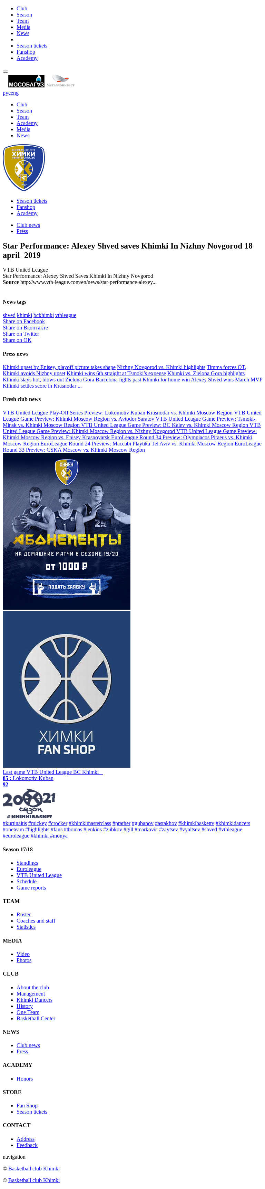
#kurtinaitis (15, 823)
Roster (24, 914)
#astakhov (166, 823)
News (23, 33)
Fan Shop (27, 1105)
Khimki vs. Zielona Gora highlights (206, 373)
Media (23, 27)
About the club (33, 987)
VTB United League (39, 875)
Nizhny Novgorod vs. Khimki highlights (161, 367)
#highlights (37, 829)
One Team (28, 1012)
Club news (28, 225)
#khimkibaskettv (196, 823)
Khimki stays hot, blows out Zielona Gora (48, 379)
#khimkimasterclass (90, 823)
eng (15, 93)
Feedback (27, 1145)
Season (24, 15)
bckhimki (43, 315)
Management (31, 994)
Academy (27, 58)
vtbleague (65, 315)
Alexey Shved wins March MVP (226, 379)
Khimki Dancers (34, 1000)
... (80, 386)
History (25, 1006)
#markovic (146, 829)
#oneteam (13, 829)
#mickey (37, 823)
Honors (25, 1079)
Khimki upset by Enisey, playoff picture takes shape (59, 367)
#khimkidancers (233, 823)
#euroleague (16, 836)
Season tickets (32, 46)
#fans (56, 829)
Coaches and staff (36, 921)
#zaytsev (168, 829)
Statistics (26, 927)
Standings (27, 863)
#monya (59, 836)
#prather (121, 823)
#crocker (57, 823)
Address (26, 1139)
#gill (128, 829)
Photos (24, 960)
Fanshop (26, 52)
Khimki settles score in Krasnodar (39, 386)
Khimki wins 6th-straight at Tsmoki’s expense (116, 373)
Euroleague (29, 869)
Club (22, 8)
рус (7, 93)
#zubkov (112, 829)
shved (9, 315)
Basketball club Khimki (34, 1168)
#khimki (40, 836)
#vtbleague (230, 829)
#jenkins (93, 829)
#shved (209, 829)
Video (23, 954)
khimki (24, 315)
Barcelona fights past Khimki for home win (143, 379)
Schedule (27, 881)
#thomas (73, 829)
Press (22, 231)
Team (23, 21)
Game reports (31, 888)
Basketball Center (36, 1018)
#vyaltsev (189, 829)
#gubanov (143, 823)
